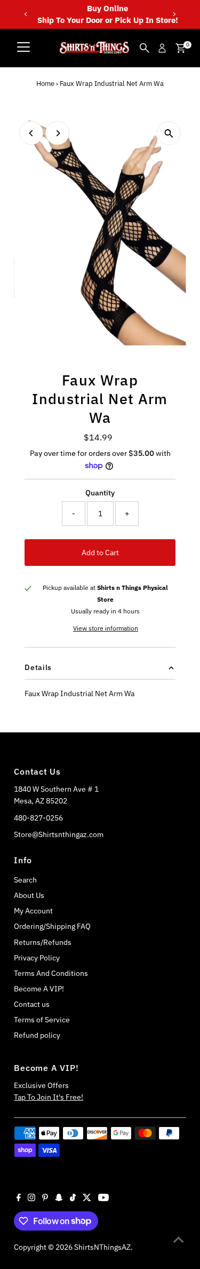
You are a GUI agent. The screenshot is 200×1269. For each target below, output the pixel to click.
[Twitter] (87, 1198)
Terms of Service (42, 1019)
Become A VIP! (39, 989)
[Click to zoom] (169, 133)
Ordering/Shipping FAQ (52, 926)
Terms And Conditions (51, 973)
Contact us (32, 1004)
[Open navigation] (23, 48)
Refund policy (37, 1035)
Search (25, 880)
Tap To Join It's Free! (48, 1097)
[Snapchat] (59, 1198)
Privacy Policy (37, 958)
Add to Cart (100, 552)
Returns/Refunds (42, 942)
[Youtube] (103, 1198)
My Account (33, 911)
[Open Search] (144, 48)
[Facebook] (18, 1198)
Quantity (100, 493)
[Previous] (26, 14)
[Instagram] (31, 1198)
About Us (29, 895)
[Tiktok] (72, 1198)
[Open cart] (180, 48)
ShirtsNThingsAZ (102, 1247)
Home (45, 83)
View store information (105, 628)
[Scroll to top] (178, 1239)
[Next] (174, 14)
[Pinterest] (45, 1198)
